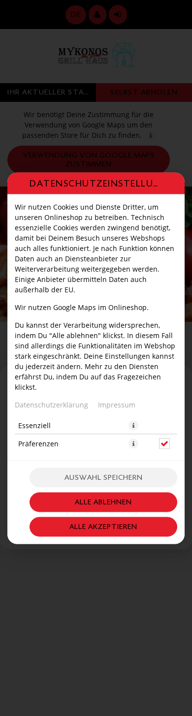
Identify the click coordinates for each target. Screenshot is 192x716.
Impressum (116, 404)
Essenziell (34, 425)
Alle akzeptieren (103, 526)
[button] (133, 425)
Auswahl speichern (103, 477)
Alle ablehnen (103, 502)
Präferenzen (38, 443)
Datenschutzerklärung (51, 404)
